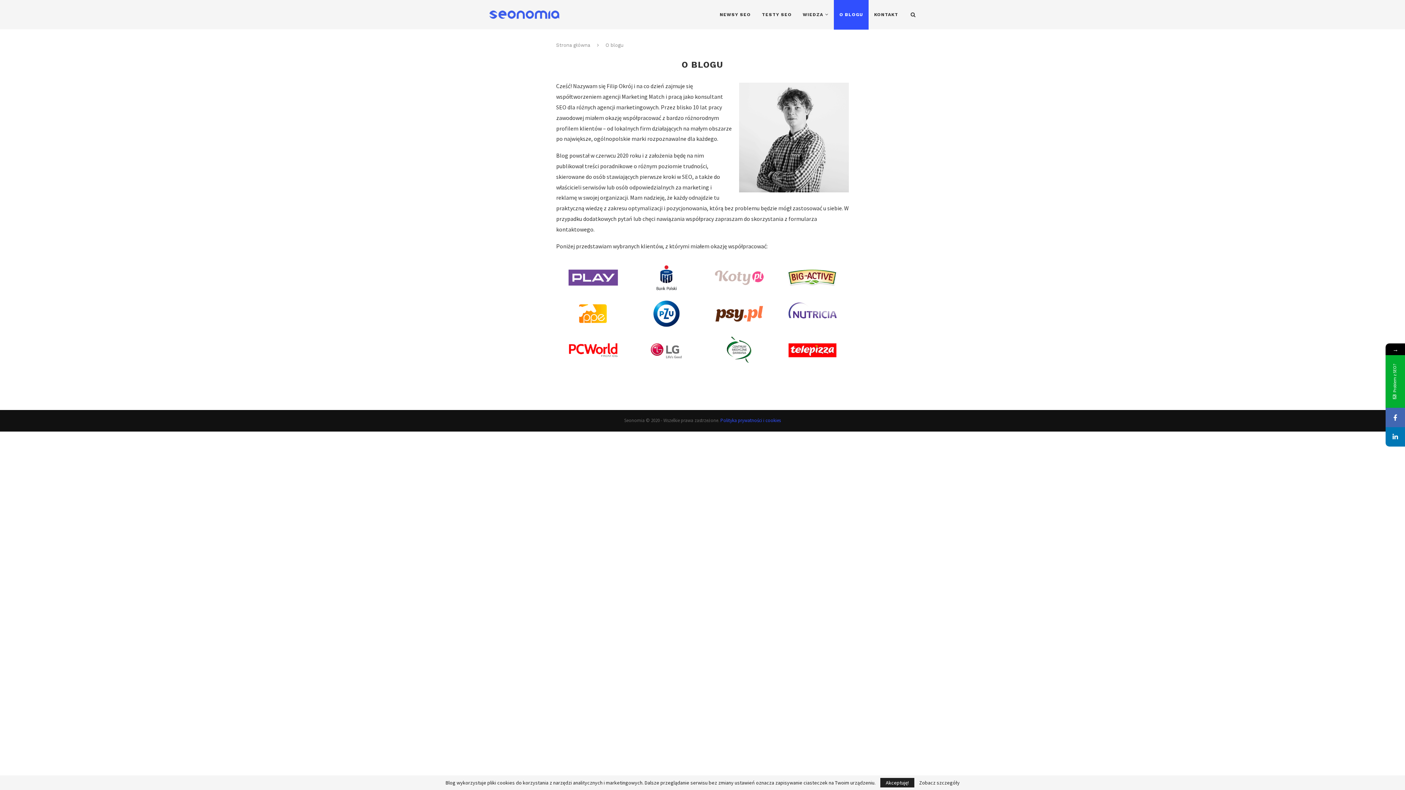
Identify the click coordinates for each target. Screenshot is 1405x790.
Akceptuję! (897, 782)
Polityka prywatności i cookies (750, 420)
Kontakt (886, 14)
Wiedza (813, 14)
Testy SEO (777, 14)
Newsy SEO (735, 14)
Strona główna (573, 45)
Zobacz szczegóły (939, 782)
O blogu (851, 14)
